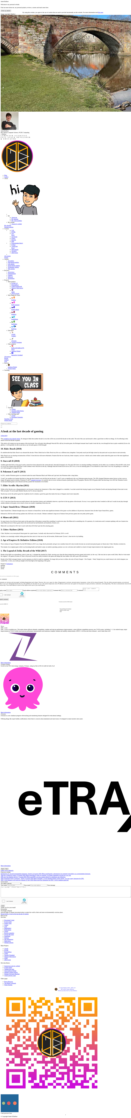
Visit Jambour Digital (10, 971)
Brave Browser (8, 981)
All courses (7, 256)
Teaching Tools (8, 419)
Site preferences (8, 939)
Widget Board (8, 420)
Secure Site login (9, 934)
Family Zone (7, 923)
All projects (7, 356)
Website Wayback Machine (12, 974)
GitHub (6, 360)
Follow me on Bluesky (7, 870)
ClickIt (6, 948)
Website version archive (11, 972)
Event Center (8, 922)
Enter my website (5, 10)
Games (6, 925)
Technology (9, 564)
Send (2, 905)
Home (2, 914)
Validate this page (9, 969)
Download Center (9, 920)
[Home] (17, 172)
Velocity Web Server (10, 956)
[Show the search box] (1, 427)
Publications (7, 930)
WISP (6, 958)
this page (100, 12)
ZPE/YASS (7, 960)
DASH (6, 950)
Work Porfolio (8, 985)
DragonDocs (7, 952)
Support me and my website (12, 966)
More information (6, 662)
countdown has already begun (11, 438)
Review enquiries (9, 933)
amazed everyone (36, 480)
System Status (8, 967)
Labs (5, 361)
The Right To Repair (10, 983)
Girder (6, 953)
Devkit (6, 358)
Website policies (8, 227)
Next (7, 869)
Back (2, 869)
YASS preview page (10, 975)
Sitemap (6, 938)
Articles (6, 914)
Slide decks (7, 941)
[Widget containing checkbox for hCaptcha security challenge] (14, 901)
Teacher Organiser (9, 955)
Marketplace (7, 928)
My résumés (7, 225)
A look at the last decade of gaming (19, 914)
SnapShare (7, 936)
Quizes (6, 257)
